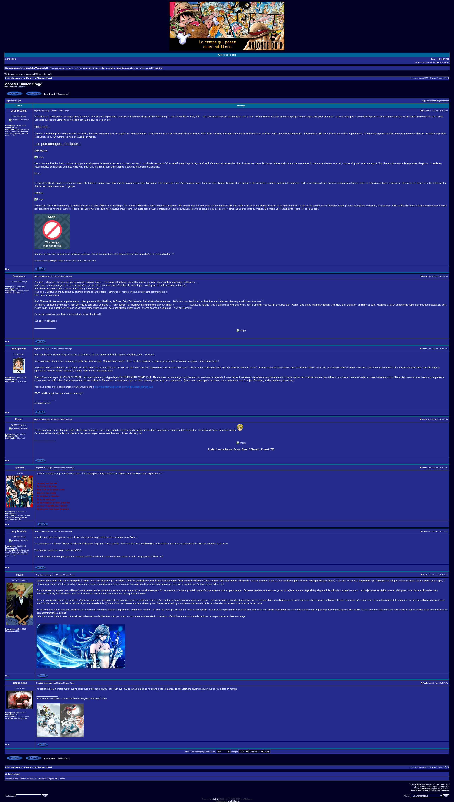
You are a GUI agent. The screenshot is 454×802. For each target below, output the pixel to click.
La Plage (27, 78)
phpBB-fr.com (233, 801)
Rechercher (443, 59)
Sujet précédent (429, 101)
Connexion (10, 59)
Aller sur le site (227, 54)
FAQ (433, 59)
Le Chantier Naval (43, 78)
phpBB (215, 799)
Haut (7, 269)
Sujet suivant (443, 101)
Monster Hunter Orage (23, 84)
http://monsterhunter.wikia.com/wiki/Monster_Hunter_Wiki (124, 386)
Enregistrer (157, 68)
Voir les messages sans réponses (19, 74)
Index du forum (12, 78)
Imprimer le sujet (13, 101)
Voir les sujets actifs (43, 74)
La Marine (20, 87)
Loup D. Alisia (57, 261)
